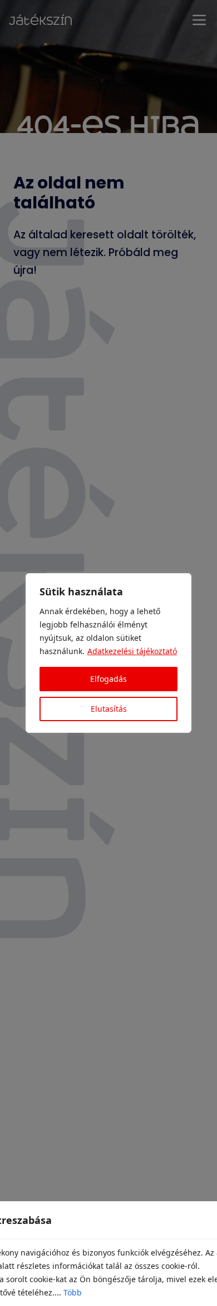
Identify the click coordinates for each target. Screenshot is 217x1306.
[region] (108, 653)
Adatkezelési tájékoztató (132, 651)
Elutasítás (109, 708)
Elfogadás (108, 679)
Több (72, 1292)
